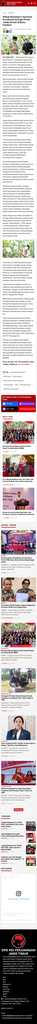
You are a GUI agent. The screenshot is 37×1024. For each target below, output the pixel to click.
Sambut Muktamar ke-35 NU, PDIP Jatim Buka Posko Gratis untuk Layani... (12, 824)
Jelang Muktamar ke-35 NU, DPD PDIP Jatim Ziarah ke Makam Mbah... (11, 847)
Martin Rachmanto (8, 618)
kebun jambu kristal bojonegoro (14, 380)
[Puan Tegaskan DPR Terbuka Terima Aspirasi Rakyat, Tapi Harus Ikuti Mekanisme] (18, 728)
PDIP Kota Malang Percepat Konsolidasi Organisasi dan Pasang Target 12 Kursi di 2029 (16, 791)
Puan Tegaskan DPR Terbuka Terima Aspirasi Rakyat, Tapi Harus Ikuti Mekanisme (18, 744)
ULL (4, 803)
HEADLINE (4, 828)
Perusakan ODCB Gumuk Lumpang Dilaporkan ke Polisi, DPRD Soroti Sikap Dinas (18, 606)
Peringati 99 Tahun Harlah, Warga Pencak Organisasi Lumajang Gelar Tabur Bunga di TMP (17, 698)
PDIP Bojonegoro (25, 385)
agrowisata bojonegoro (17, 372)
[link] (18, 45)
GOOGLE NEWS (23, 364)
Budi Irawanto (17, 376)
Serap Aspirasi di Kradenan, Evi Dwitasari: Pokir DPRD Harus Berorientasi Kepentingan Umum (17, 560)
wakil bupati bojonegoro (11, 389)
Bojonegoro (7, 376)
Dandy (4, 710)
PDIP (16, 385)
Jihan (4, 572)
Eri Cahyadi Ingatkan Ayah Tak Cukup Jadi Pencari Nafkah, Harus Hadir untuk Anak (18, 480)
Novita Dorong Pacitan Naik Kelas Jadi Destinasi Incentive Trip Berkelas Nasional (18, 513)
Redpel (5, 29)
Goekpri (7, 518)
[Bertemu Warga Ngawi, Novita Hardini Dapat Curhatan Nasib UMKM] (18, 635)
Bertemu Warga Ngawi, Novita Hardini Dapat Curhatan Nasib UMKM (17, 447)
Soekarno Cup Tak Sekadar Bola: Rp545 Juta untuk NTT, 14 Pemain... (12, 859)
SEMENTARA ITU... (6, 694)
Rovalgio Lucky (9, 484)
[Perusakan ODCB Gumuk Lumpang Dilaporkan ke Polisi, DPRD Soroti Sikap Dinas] (18, 590)
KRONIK (3, 556)
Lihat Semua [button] (18, 809)
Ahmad (6, 451)
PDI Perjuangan (8, 385)
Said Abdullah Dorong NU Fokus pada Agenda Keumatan (12, 835)
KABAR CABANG (6, 786)
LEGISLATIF (4, 648)
